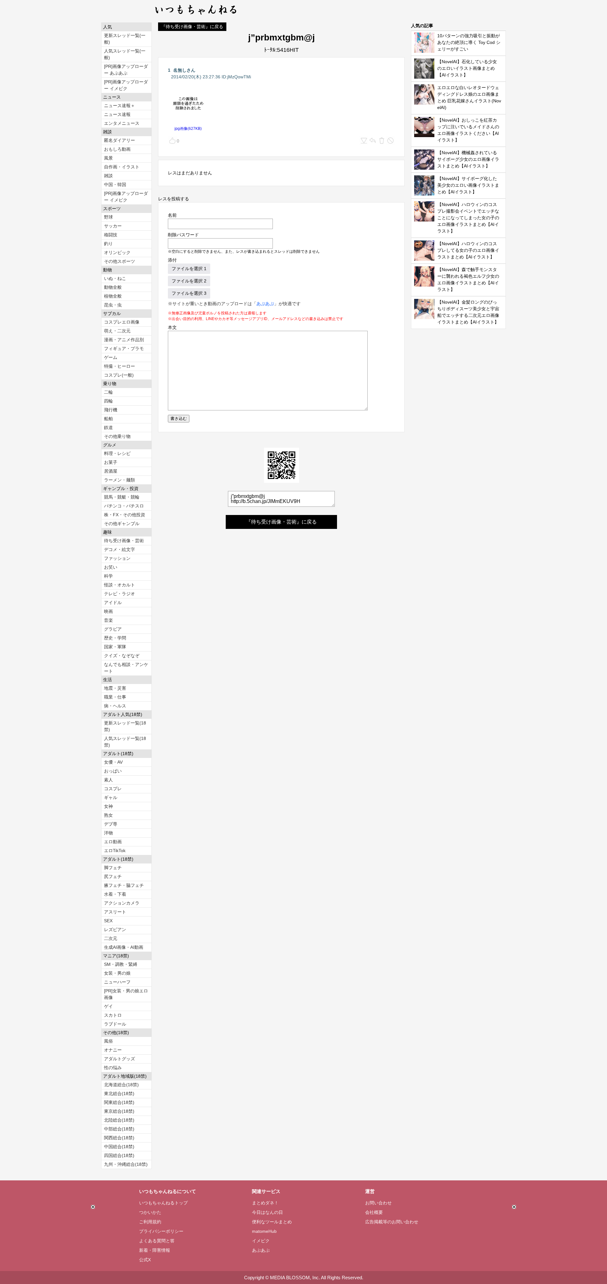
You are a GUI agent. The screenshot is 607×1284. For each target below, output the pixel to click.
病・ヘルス (115, 705)
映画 (108, 611)
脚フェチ (113, 867)
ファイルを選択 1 (189, 268)
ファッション (117, 558)
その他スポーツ (119, 261)
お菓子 (110, 462)
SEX (108, 920)
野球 (108, 217)
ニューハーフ (117, 981)
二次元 (110, 938)
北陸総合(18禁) (119, 1120)
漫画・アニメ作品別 (124, 339)
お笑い (110, 567)
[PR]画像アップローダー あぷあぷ (126, 70)
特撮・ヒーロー (119, 366)
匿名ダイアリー (119, 140)
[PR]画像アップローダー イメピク (126, 85)
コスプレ (113, 788)
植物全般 (113, 296)
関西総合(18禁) (119, 1137)
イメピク (261, 1240)
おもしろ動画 (117, 149)
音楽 (108, 620)
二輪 (108, 392)
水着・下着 (115, 894)
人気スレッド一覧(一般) (124, 54)
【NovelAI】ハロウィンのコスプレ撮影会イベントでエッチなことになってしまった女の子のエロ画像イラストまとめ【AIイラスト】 (468, 217)
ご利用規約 (150, 1221)
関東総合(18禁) (119, 1102)
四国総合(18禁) (119, 1155)
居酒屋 (110, 471)
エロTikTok (115, 850)
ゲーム (110, 357)
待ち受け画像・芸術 (124, 540)
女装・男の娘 (117, 973)
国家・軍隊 (115, 646)
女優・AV (113, 762)
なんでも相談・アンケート (126, 668)
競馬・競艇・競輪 (121, 497)
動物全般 (113, 287)
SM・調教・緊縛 (120, 964)
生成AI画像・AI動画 (123, 947)
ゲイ (108, 1006)
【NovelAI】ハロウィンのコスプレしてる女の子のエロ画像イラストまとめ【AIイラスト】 (468, 250)
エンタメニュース (121, 123)
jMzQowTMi (239, 76)
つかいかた (150, 1212)
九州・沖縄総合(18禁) (126, 1164)
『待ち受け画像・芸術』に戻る (192, 26)
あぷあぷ (265, 303)
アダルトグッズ (119, 1058)
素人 (108, 779)
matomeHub (264, 1231)
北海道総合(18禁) (121, 1084)
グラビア (113, 629)
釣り (108, 243)
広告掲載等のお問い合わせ (391, 1221)
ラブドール (115, 1024)
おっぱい (113, 770)
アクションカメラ (121, 902)
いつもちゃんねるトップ (163, 1202)
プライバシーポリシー (161, 1231)
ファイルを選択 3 (189, 293)
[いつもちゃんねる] (196, 15)
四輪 (108, 400)
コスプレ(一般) (119, 375)
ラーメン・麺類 (119, 479)
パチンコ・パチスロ (124, 505)
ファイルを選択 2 (189, 280)
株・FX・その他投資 (124, 514)
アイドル (113, 602)
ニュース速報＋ (119, 105)
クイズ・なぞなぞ (121, 655)
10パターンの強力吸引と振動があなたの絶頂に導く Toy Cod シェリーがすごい (468, 42)
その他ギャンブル (121, 523)
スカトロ (113, 1015)
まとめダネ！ (265, 1202)
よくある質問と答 (157, 1240)
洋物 (108, 832)
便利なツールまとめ (272, 1221)
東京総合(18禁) (119, 1111)
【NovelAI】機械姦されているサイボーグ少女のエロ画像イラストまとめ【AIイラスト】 (468, 159)
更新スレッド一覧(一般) (124, 39)
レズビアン (115, 929)
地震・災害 (115, 688)
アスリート (115, 911)
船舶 (108, 418)
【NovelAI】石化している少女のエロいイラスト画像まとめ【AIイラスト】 (467, 68)
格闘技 (110, 234)
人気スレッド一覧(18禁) (125, 742)
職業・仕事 (115, 697)
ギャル (110, 797)
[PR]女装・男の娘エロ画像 (126, 994)
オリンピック (117, 252)
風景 (108, 157)
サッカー (113, 225)
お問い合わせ (378, 1202)
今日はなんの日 (267, 1212)
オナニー (113, 1049)
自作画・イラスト (121, 166)
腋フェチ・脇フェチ (124, 885)
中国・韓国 (115, 184)
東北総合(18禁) (119, 1093)
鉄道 (108, 427)
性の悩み (113, 1067)
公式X (145, 1259)
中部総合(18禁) (119, 1128)
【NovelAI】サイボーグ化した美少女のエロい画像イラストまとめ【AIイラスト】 (468, 185)
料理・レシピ (117, 453)
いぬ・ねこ (115, 278)
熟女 (108, 815)
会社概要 (374, 1212)
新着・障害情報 (154, 1250)
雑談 (108, 175)
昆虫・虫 (113, 304)
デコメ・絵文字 (119, 549)
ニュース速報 (117, 114)
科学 (108, 575)
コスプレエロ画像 (121, 321)
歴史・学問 (115, 637)
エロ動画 (113, 841)
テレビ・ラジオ (119, 593)
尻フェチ (113, 876)
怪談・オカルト (119, 584)
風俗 (108, 1041)
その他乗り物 (117, 436)
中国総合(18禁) (119, 1146)
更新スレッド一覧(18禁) (125, 726)
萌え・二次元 (117, 330)
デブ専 (110, 824)
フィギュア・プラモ (124, 348)
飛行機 (110, 409)
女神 (108, 806)
